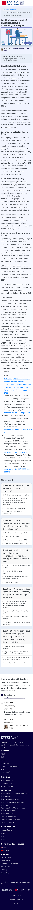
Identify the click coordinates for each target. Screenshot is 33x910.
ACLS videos (5, 805)
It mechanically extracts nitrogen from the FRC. (15, 612)
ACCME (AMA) (6, 830)
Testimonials (5, 867)
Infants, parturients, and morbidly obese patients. (16, 566)
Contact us (5, 873)
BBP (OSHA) (5, 772)
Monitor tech (5, 763)
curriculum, (5, 811)
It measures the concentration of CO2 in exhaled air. (16, 623)
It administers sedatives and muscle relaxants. (15, 617)
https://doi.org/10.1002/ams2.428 (16, 452)
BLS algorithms (6, 783)
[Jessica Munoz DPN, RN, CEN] (2, 49)
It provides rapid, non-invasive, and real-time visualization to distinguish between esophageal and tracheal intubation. (14, 604)
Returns (16, 904)
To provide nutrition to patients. (14, 508)
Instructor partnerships (9, 864)
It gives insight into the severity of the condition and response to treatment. (15, 653)
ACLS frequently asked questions (13, 802)
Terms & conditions (16, 900)
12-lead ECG (5, 769)
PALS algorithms (7, 786)
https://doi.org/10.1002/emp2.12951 (17, 413)
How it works (6, 858)
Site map (4, 870)
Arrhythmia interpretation (10, 766)
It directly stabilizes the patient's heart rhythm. (15, 664)
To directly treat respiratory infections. (16, 495)
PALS (3, 760)
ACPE (3, 839)
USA (4, 847)
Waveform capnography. (12, 536)
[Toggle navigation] (28, 3)
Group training (6, 861)
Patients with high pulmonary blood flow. (14, 572)
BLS (2, 757)
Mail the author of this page (14, 698)
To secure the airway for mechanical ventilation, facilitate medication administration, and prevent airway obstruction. (15, 501)
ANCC (3, 833)
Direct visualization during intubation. (16, 533)
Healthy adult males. (11, 582)
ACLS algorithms (7, 780)
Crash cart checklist (8, 817)
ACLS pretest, (6, 793)
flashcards (13, 811)
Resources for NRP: (8, 808)
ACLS (3, 754)
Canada (5, 850)
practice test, (20, 808)
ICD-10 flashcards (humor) (10, 820)
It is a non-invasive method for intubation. (13, 647)
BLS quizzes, (16, 793)
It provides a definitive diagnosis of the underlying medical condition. (15, 658)
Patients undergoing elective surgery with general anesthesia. (15, 577)
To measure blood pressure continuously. (12, 513)
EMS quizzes (5, 796)
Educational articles (9, 10)
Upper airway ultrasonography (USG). (16, 543)
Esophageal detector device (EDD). (15, 540)
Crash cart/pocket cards (10, 799)
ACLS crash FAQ (7, 814)
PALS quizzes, (26, 793)
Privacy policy (16, 895)
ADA (2, 836)
